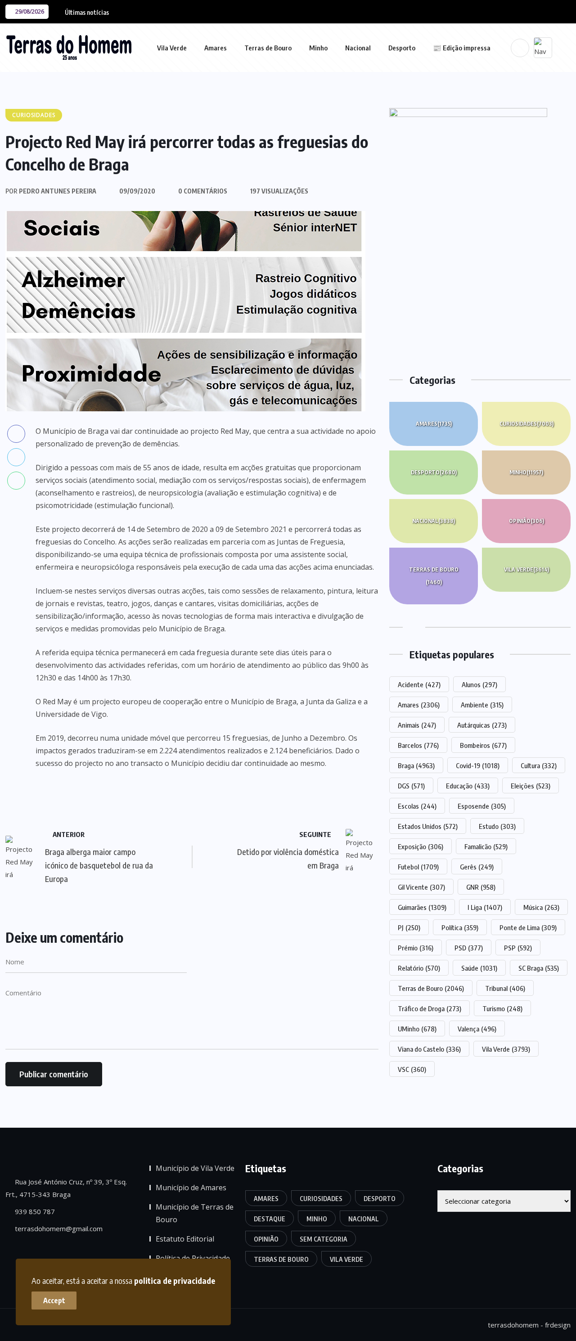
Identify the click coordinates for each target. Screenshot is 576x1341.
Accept (54, 1300)
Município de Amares (191, 1187)
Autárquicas (482, 725)
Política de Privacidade (193, 1258)
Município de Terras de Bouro (195, 1213)
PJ (409, 927)
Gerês (477, 867)
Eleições (530, 786)
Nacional (358, 48)
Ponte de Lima (528, 927)
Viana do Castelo (429, 1049)
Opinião (526, 521)
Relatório (419, 968)
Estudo (497, 826)
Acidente (419, 684)
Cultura (539, 765)
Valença (477, 1029)
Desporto (401, 48)
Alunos (479, 684)
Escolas (417, 806)
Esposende (482, 806)
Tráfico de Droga (429, 1008)
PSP (518, 948)
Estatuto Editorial (185, 1239)
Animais (417, 725)
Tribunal (505, 988)
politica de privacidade (174, 1280)
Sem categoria (323, 1239)
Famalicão (486, 846)
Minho (318, 48)
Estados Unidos (428, 826)
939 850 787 (34, 1211)
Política (459, 927)
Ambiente (482, 705)
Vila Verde (172, 48)
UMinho (417, 1029)
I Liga (485, 907)
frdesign (558, 1324)
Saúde (479, 968)
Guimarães (422, 907)
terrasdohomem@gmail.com (58, 1228)
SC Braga (538, 968)
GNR (480, 887)
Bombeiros (483, 745)
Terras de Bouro (268, 48)
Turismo (502, 1008)
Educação (468, 786)
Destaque (269, 1219)
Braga (416, 765)
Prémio (415, 948)
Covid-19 (478, 765)
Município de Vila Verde (195, 1168)
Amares (215, 48)
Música (541, 907)
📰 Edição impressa (461, 48)
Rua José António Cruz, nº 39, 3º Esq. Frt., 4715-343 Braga (66, 1188)
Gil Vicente (421, 887)
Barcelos (418, 745)
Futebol (418, 867)
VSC (412, 1069)
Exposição (420, 846)
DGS (411, 786)
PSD (468, 948)
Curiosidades (527, 423)
